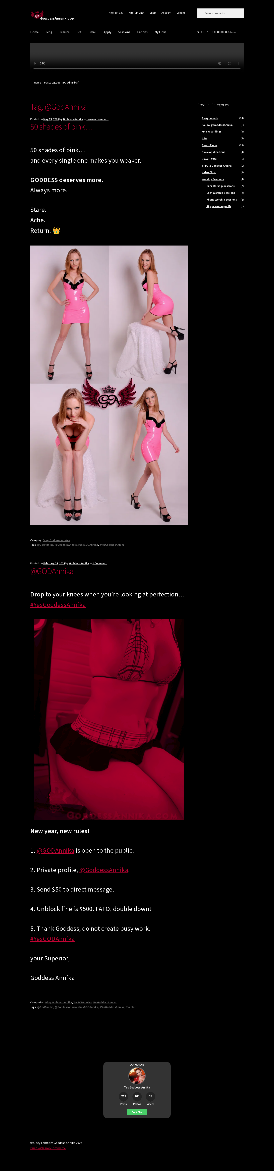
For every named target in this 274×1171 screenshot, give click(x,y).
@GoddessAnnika (66, 544)
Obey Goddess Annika (56, 540)
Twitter (130, 1007)
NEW (204, 138)
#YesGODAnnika (88, 544)
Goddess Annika (73, 119)
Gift (79, 32)
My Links (160, 32)
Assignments (210, 118)
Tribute (64, 32)
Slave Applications (213, 152)
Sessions (124, 32)
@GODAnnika (52, 571)
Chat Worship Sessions (220, 193)
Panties (142, 32)
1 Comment (99, 563)
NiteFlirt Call (116, 12)
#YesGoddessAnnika (112, 544)
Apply (107, 32)
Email (92, 32)
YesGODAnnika (82, 1002)
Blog (49, 32)
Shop (153, 12)
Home (34, 32)
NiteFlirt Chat (136, 12)
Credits (181, 12)
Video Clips (209, 172)
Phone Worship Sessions (221, 199)
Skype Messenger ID (218, 206)
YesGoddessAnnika (105, 1002)
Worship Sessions (213, 179)
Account (166, 12)
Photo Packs (209, 145)
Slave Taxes (209, 159)
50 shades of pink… (61, 126)
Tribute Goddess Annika (217, 165)
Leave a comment (97, 119)
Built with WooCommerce (48, 1148)
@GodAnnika (45, 544)
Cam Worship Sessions (220, 186)
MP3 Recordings (211, 131)
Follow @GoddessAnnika (217, 125)
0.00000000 (216, 32)
